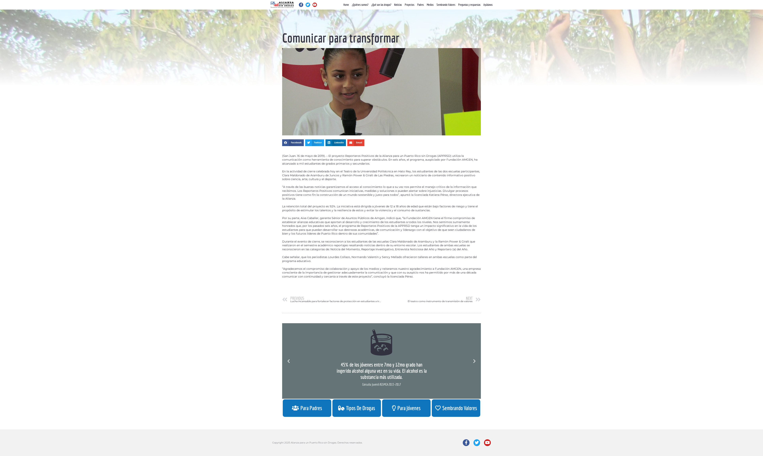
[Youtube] (315, 5)
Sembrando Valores (446, 4)
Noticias (398, 4)
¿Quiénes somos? (360, 4)
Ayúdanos (488, 4)
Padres (420, 4)
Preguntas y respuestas (469, 4)
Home (346, 4)
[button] (293, 142)
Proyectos (409, 4)
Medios (430, 4)
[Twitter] (308, 5)
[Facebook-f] (301, 5)
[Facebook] (466, 442)
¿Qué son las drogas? (381, 4)
